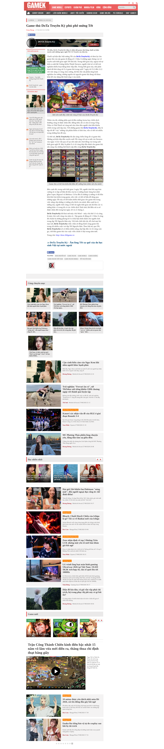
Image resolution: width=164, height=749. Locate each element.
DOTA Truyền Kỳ (46, 41)
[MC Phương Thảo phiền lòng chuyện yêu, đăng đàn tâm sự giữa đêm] (91, 295)
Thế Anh (65, 402)
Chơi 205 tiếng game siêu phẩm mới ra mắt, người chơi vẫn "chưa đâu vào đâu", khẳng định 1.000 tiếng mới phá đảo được (36, 121)
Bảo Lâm (66, 529)
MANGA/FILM (89, 7)
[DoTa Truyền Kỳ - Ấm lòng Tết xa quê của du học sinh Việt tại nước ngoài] (35, 60)
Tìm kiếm (134, 7)
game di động (93, 255)
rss (137, 3)
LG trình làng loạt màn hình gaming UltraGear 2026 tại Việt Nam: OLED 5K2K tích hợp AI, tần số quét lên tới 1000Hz (80, 568)
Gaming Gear (75, 585)
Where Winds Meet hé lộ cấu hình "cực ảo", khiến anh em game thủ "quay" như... (90, 330)
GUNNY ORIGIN (38, 13)
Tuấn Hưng (66, 585)
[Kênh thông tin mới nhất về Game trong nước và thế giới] (36, 6)
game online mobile (71, 259)
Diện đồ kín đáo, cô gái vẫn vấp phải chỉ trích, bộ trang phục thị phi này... (65, 330)
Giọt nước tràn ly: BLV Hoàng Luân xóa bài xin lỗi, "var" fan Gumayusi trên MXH (35, 141)
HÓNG (98, 7)
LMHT (48, 13)
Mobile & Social (44, 20)
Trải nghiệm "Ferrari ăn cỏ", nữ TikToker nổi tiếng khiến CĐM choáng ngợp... (64, 306)
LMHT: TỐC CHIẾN (77, 13)
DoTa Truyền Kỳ (83, 56)
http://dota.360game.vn (65, 235)
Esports (72, 425)
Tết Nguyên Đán (85, 259)
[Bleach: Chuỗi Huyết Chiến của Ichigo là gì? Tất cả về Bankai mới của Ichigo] (43, 522)
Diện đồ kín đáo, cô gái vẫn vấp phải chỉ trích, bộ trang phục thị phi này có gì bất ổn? (82, 592)
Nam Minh (66, 425)
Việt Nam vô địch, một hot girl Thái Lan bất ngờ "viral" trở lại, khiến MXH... (39, 354)
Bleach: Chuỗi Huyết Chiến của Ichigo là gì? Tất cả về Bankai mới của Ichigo (81, 517)
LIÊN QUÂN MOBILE (60, 13)
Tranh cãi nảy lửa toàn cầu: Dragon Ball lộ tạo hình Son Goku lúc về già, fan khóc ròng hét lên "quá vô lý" (36, 163)
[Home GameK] (28, 13)
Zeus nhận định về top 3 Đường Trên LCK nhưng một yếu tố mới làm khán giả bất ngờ (81, 543)
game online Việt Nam (55, 259)
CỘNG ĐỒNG (107, 7)
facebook (129, 3)
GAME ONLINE (105, 13)
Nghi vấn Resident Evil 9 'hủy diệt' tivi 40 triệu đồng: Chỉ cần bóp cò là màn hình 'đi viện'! (36, 131)
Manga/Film (73, 529)
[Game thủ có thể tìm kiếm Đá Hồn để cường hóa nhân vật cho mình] (75, 165)
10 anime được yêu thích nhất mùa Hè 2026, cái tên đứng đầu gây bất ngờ (81, 700)
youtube (133, 3)
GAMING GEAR (92, 13)
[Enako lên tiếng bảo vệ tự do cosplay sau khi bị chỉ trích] (43, 730)
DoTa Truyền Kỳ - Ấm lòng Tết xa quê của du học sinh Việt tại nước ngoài (35, 70)
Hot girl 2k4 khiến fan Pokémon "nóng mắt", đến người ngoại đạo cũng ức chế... (37, 330)
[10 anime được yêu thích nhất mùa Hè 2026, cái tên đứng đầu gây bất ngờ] (43, 706)
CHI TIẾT (93, 44)
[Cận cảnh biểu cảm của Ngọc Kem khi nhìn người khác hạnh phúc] (35, 101)
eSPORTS (68, 7)
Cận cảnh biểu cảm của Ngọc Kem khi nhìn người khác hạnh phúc (35, 110)
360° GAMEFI (131, 13)
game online (71, 255)
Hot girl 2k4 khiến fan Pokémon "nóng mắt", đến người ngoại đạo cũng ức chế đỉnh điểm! (81, 492)
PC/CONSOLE (118, 13)
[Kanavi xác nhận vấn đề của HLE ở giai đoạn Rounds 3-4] (43, 420)
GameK (31, 20)
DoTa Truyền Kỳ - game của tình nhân (35, 86)
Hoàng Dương (67, 374)
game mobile (82, 255)
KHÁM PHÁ (78, 7)
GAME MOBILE (57, 7)
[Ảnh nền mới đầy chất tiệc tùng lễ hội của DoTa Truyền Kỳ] (75, 96)
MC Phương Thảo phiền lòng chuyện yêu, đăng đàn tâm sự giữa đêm (90, 306)
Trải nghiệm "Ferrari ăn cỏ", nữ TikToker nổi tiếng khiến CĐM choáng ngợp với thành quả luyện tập (81, 389)
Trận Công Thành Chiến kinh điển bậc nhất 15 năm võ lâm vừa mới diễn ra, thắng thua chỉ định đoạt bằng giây (63, 648)
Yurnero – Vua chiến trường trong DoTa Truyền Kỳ (36, 78)
